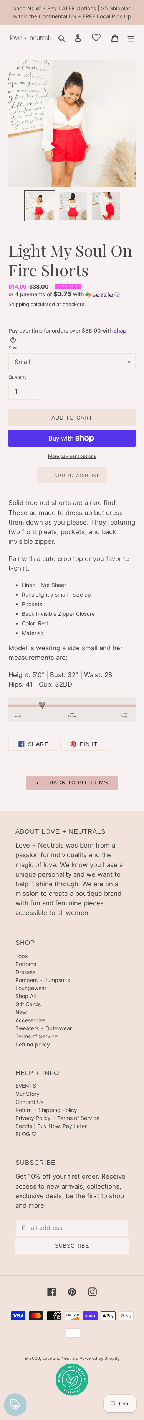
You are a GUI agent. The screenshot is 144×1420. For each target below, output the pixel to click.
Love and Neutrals (60, 1358)
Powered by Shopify (99, 1358)
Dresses (25, 972)
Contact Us (29, 1102)
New (21, 1012)
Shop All (25, 996)
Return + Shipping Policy (46, 1110)
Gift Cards (28, 1004)
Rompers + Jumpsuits (42, 980)
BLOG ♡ (26, 1134)
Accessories (30, 1020)
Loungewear (30, 988)
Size (13, 348)
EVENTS (25, 1085)
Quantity (17, 377)
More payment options (72, 456)
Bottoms (25, 964)
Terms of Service (36, 1036)
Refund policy (32, 1044)
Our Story (27, 1093)
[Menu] (131, 38)
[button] (64, 294)
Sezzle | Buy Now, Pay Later (51, 1126)
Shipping (18, 304)
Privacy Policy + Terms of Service (57, 1118)
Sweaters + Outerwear (43, 1028)
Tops (21, 956)
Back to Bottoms (78, 782)
